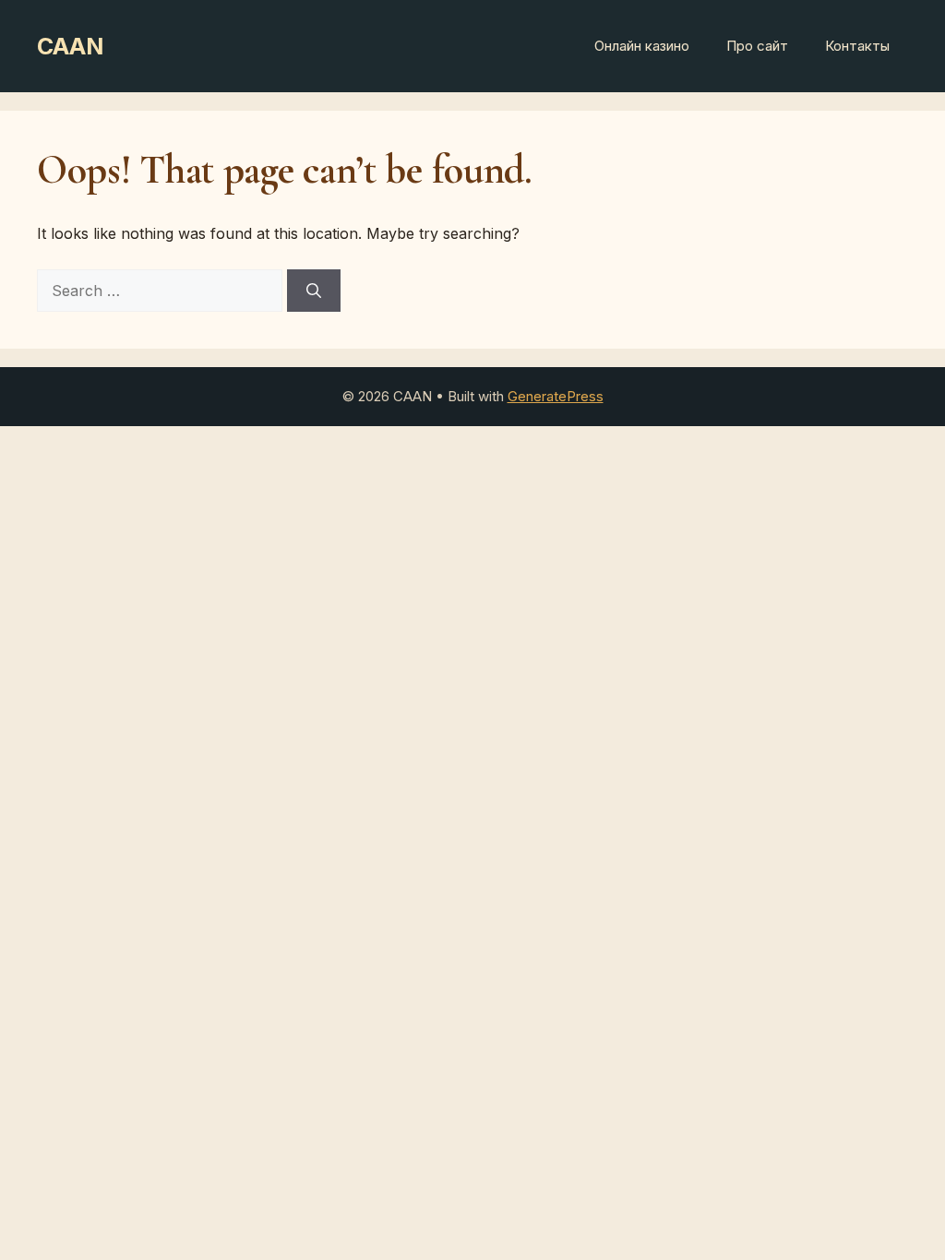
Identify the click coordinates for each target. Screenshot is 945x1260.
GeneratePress (556, 396)
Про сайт (757, 45)
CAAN (70, 46)
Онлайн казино (641, 45)
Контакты (857, 45)
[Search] (314, 290)
